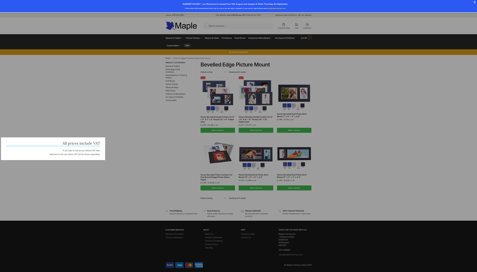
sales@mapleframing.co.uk (276, 8)
